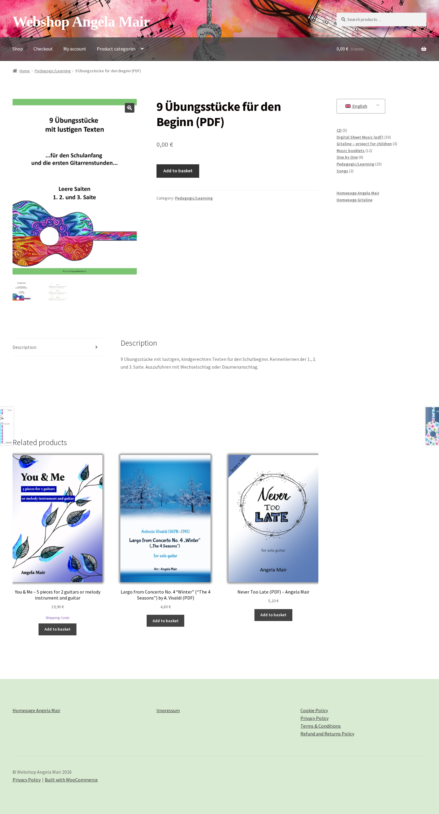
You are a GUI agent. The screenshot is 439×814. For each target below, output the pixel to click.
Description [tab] (24, 347)
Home (24, 70)
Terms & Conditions (320, 726)
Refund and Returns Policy (327, 734)
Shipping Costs (57, 617)
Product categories (116, 49)
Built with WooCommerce (71, 780)
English (359, 106)
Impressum (168, 710)
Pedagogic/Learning (53, 70)
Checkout (43, 49)
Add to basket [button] (57, 629)
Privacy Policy (314, 718)
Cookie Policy (314, 710)
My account (74, 49)
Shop (18, 49)
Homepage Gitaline (354, 200)
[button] (129, 108)
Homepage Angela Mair (358, 193)
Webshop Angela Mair (81, 21)
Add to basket (178, 171)
